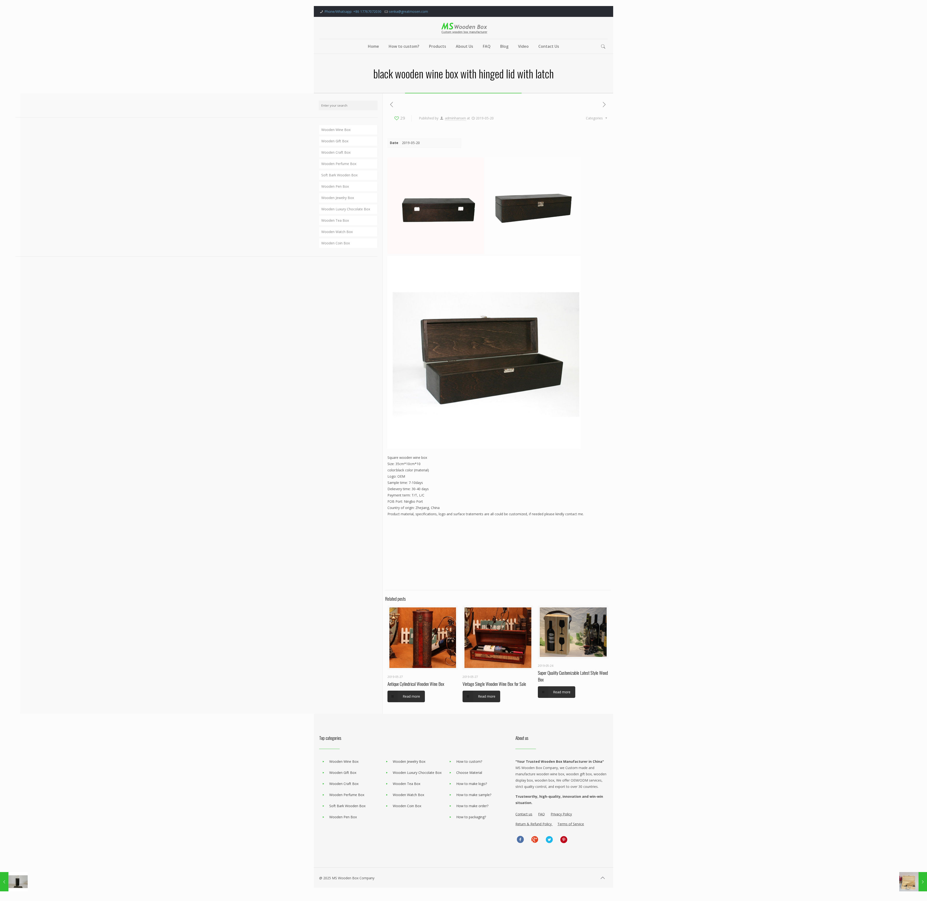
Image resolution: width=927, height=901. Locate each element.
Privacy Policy (561, 814)
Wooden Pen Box (335, 186)
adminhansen (455, 118)
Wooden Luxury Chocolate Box (345, 209)
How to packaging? (471, 817)
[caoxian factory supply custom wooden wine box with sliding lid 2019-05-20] (14, 881)
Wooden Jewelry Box (337, 197)
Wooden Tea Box (335, 220)
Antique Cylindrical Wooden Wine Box (415, 683)
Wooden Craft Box (336, 152)
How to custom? (469, 761)
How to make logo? (471, 783)
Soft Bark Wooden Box (339, 175)
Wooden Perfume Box (338, 163)
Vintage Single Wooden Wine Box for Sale (494, 683)
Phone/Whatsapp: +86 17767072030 (352, 11)
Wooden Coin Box (335, 243)
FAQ (541, 814)
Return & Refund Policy (534, 824)
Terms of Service (570, 824)
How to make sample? (473, 794)
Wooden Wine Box (336, 129)
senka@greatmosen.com (408, 11)
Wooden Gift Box (334, 141)
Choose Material (469, 772)
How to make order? (472, 806)
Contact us (523, 814)
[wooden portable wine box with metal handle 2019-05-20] (913, 881)
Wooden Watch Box (337, 231)
